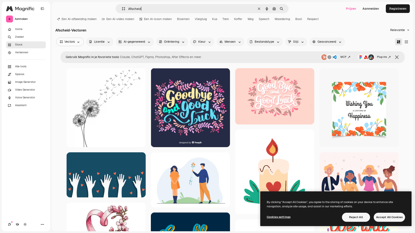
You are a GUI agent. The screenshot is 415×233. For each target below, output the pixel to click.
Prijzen (351, 9)
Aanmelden (370, 9)
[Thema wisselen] (25, 224)
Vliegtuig (201, 19)
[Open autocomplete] (122, 8)
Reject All (356, 217)
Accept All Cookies (389, 217)
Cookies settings (278, 217)
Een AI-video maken (120, 19)
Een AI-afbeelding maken (79, 19)
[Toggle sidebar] (42, 8)
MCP (343, 57)
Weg (250, 19)
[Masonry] (398, 41)
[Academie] (17, 224)
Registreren (397, 9)
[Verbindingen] (9, 224)
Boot (298, 19)
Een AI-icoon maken (158, 19)
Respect (313, 19)
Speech (264, 19)
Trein (225, 19)
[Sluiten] (396, 57)
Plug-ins (382, 57)
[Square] (406, 41)
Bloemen (183, 19)
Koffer (238, 19)
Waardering (282, 19)
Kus (214, 19)
